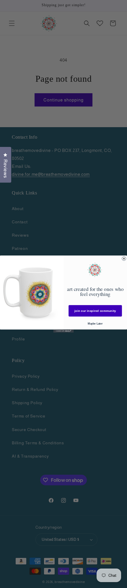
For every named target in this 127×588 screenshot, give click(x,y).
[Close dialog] (124, 258)
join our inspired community (95, 311)
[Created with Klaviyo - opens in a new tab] (63, 331)
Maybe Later (95, 323)
